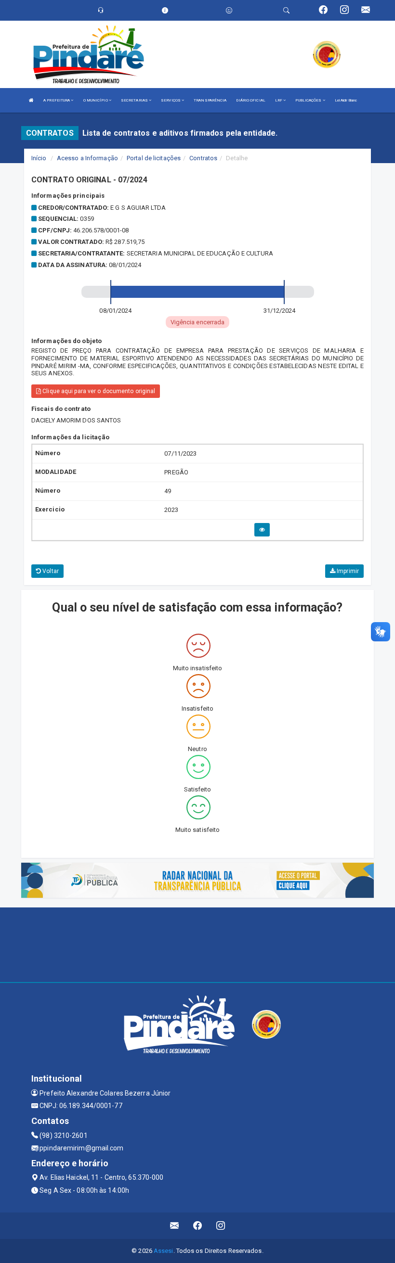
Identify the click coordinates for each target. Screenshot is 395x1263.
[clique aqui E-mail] (174, 1225)
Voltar (50, 571)
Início (39, 158)
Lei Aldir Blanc (346, 100)
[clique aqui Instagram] (220, 1225)
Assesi (163, 1250)
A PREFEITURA (57, 100)
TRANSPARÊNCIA (210, 100)
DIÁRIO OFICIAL (250, 100)
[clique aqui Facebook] (197, 1225)
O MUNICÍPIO (96, 100)
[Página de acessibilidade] (229, 10)
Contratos (203, 158)
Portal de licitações (154, 158)
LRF (279, 100)
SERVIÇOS (171, 100)
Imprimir (347, 571)
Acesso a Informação (87, 158)
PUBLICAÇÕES (308, 100)
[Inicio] (31, 100)
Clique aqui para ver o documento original (98, 391)
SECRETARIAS (135, 100)
